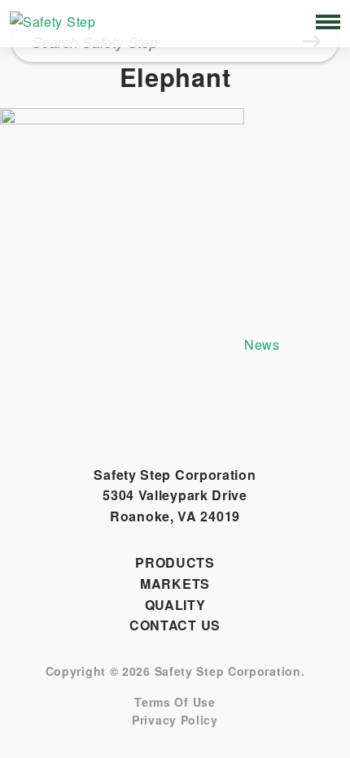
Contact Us (175, 625)
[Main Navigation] (328, 22)
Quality (175, 604)
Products (175, 562)
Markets (175, 583)
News (262, 344)
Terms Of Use (174, 702)
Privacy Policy (175, 720)
